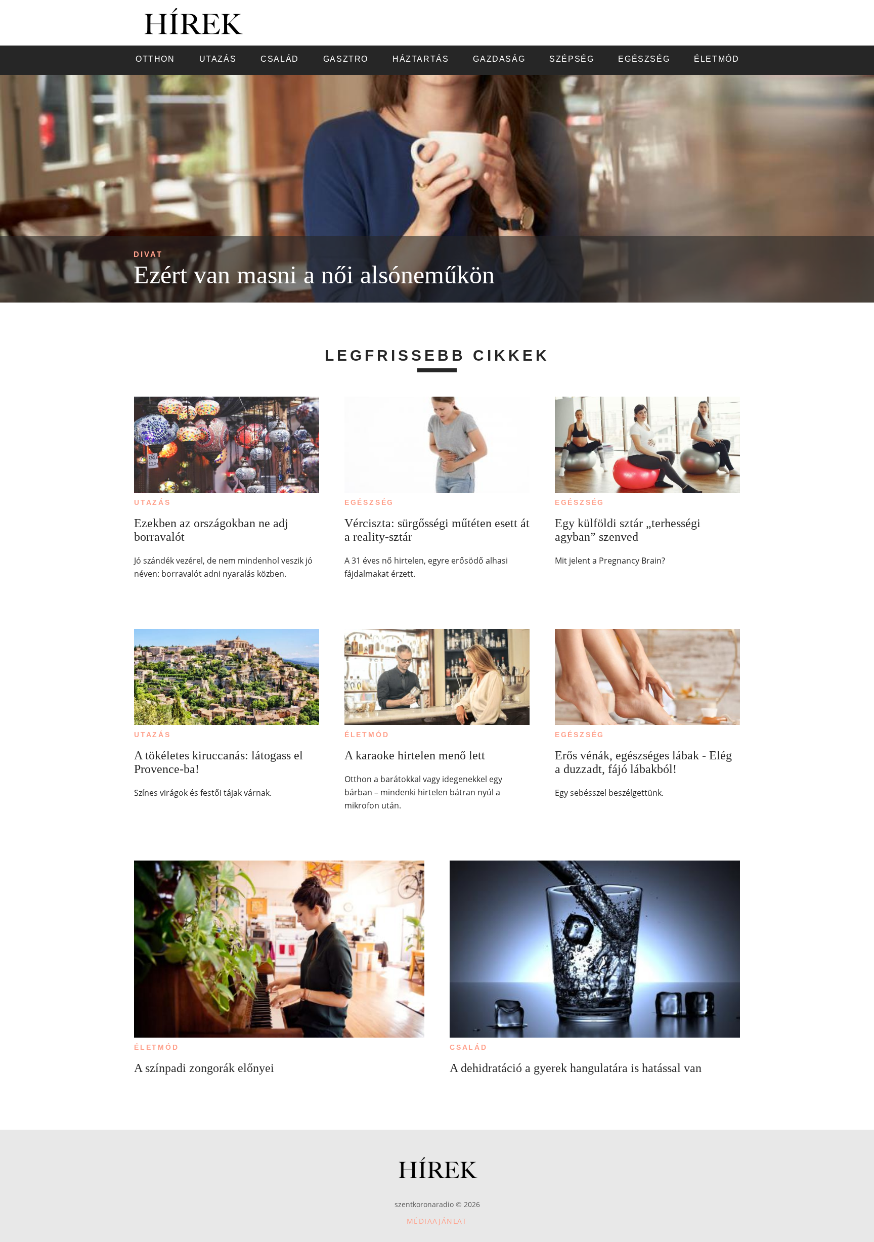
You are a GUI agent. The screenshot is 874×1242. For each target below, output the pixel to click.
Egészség (369, 502)
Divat (148, 254)
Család (469, 1047)
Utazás (152, 502)
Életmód (366, 735)
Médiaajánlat (437, 1221)
